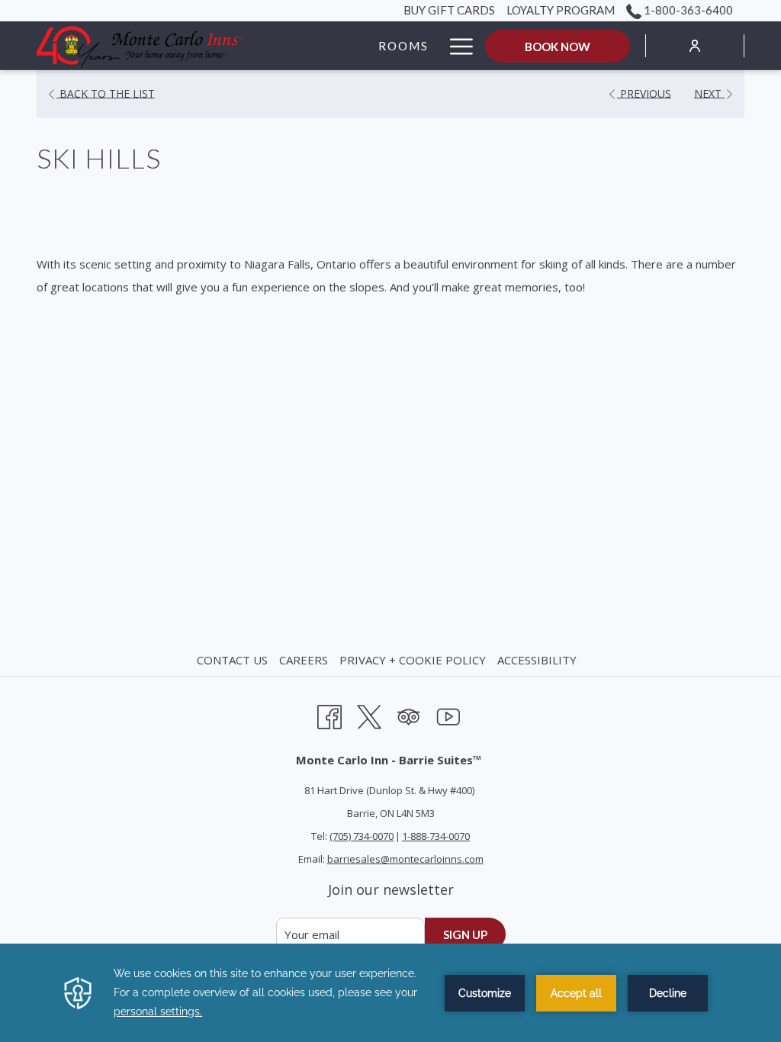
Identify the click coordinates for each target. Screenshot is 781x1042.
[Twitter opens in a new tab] (369, 714)
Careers (303, 659)
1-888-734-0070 (436, 836)
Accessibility (537, 659)
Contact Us (232, 659)
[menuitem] (234, 659)
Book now (557, 46)
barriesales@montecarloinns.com (405, 859)
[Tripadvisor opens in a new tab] (409, 714)
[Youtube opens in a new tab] (448, 714)
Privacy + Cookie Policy (412, 659)
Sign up (465, 934)
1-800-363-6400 (687, 10)
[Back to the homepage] (140, 45)
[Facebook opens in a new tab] (329, 714)
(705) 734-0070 (361, 836)
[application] (390, 993)
